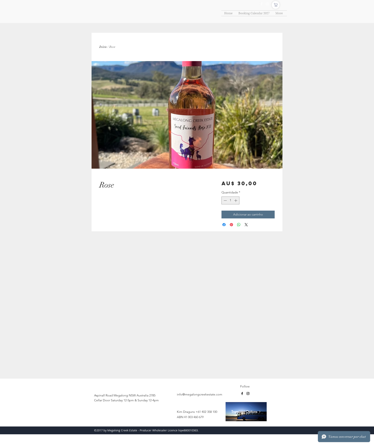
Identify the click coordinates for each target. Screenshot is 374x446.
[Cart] (276, 5)
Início (103, 47)
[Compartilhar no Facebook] (224, 224)
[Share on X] (246, 224)
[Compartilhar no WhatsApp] (238, 224)
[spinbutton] (230, 200)
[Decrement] (225, 200)
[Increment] (236, 200)
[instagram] (267, 4)
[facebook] (262, 4)
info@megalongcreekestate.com (199, 394)
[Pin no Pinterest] (231, 224)
